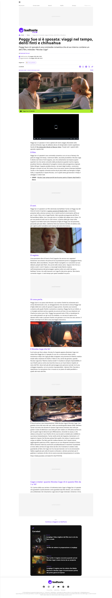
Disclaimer (63, 590)
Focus (28, 35)
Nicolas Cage (22, 70)
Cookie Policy (56, 590)
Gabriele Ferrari (25, 53)
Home (22, 35)
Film (91, 70)
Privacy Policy (49, 590)
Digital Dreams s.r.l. (40, 592)
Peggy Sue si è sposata (29, 111)
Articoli (49, 556)
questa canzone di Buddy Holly (57, 211)
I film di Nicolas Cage (33, 70)
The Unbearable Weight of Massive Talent (48, 147)
